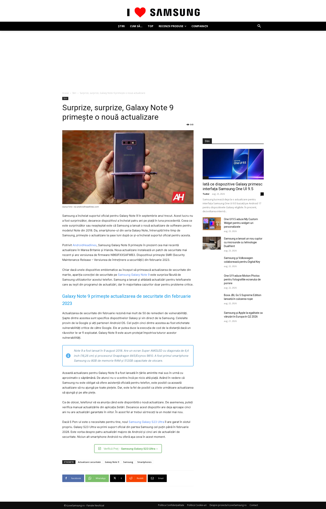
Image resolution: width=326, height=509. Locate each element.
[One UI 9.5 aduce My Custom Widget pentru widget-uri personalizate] (212, 223)
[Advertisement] (163, 59)
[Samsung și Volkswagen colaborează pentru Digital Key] (212, 262)
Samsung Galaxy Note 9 (134, 274)
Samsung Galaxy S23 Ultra (146, 422)
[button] (259, 26)
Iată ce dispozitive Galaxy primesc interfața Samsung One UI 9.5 (232, 186)
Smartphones (144, 462)
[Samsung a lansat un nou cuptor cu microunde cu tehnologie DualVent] (212, 243)
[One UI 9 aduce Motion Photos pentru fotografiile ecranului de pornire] (212, 280)
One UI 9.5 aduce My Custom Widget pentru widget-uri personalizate (241, 223)
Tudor (206, 193)
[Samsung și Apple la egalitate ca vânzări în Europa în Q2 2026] (212, 317)
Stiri (74, 93)
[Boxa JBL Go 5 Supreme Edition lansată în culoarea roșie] (212, 299)
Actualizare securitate (89, 462)
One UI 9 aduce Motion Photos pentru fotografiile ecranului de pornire (242, 279)
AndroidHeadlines (85, 245)
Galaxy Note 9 (112, 462)
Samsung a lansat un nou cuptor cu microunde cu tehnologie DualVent (243, 242)
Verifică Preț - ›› (131, 448)
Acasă (65, 93)
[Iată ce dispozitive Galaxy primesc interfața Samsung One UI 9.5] (233, 164)
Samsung (128, 462)
